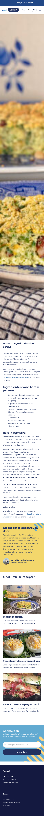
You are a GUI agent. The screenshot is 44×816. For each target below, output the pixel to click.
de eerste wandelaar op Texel (16, 377)
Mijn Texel (7, 805)
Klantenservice (9, 799)
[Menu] (40, 10)
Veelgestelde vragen (11, 802)
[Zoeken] (23, 9)
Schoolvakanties (9, 779)
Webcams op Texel (10, 783)
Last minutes (8, 776)
